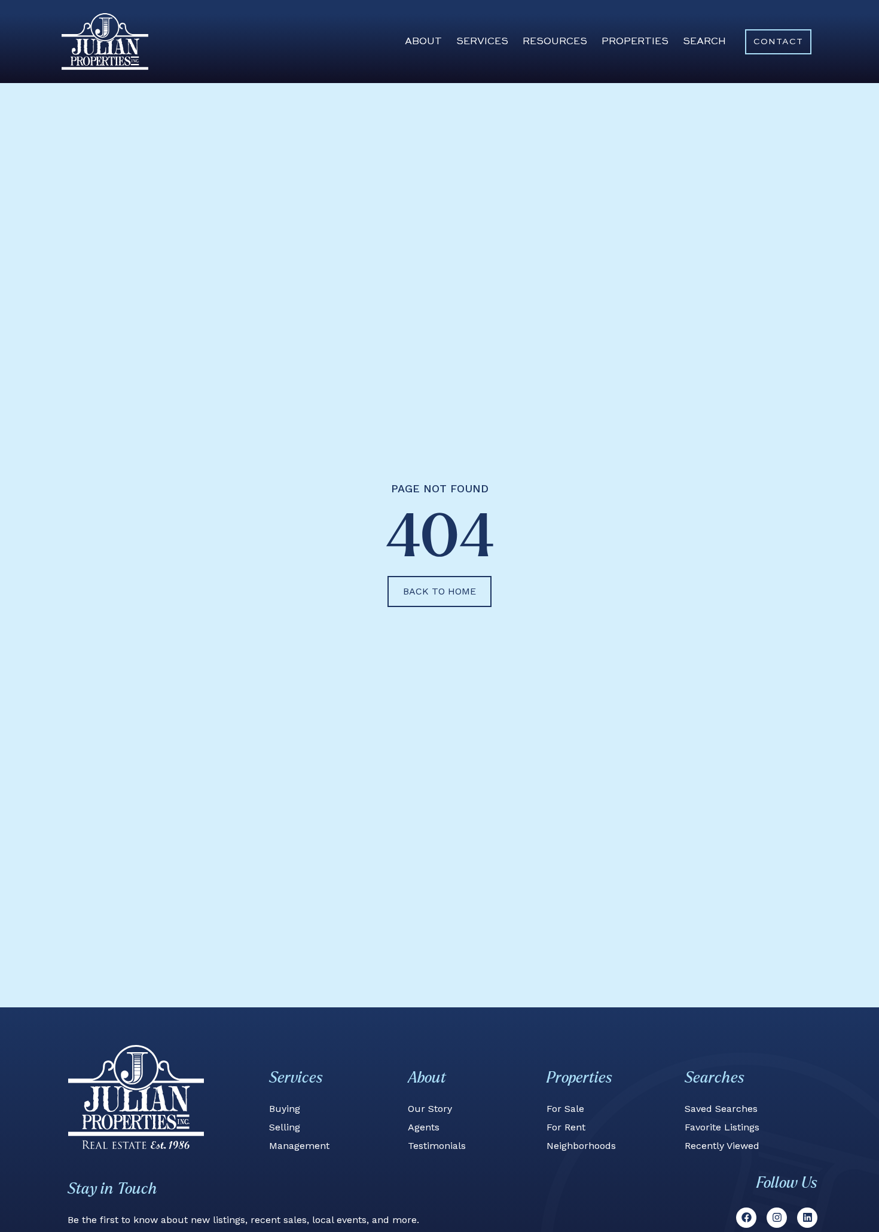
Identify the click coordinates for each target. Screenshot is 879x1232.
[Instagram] (777, 1218)
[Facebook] (746, 1218)
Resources (555, 42)
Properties (635, 42)
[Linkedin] (807, 1218)
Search (704, 42)
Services (482, 42)
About (423, 42)
